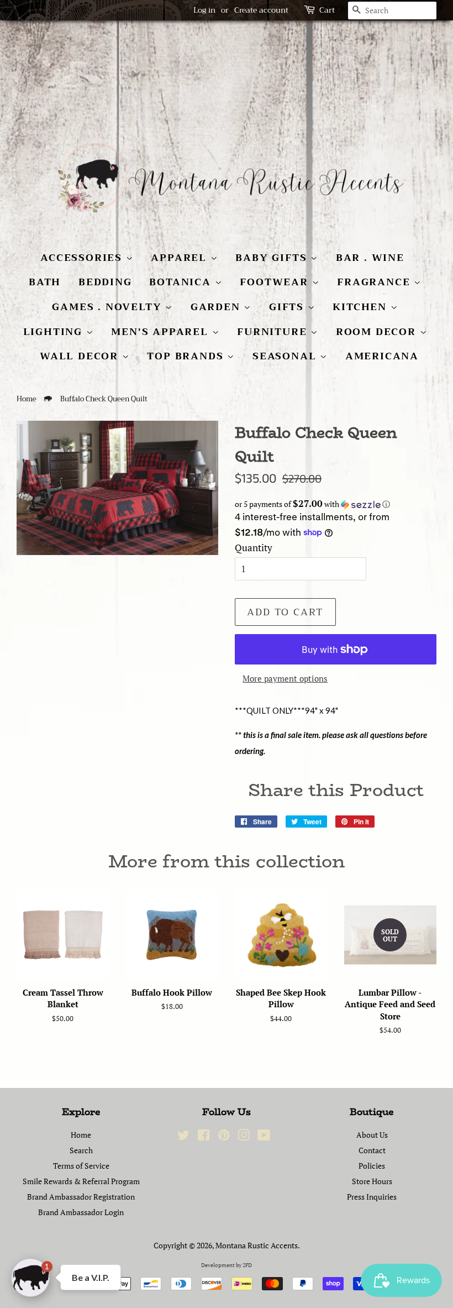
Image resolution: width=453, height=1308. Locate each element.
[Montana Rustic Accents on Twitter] (183, 1137)
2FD (247, 1265)
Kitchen (361, 307)
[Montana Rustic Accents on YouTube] (263, 1137)
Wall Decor (81, 356)
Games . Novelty (108, 307)
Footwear (276, 282)
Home (26, 399)
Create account (261, 10)
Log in (204, 10)
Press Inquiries (372, 1196)
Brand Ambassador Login (81, 1212)
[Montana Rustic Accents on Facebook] (203, 1137)
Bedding (105, 282)
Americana (382, 356)
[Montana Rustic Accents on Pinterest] (224, 1137)
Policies (372, 1165)
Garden (217, 307)
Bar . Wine (370, 257)
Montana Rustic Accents (256, 1245)
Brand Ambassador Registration (81, 1196)
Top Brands (187, 356)
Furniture (273, 332)
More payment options (285, 678)
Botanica (181, 282)
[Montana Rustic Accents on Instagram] (244, 1137)
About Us (372, 1134)
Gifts (288, 307)
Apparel (180, 257)
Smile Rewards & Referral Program (81, 1181)
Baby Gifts (272, 257)
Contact (372, 1150)
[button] (335, 504)
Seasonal (286, 356)
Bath (45, 282)
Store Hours (372, 1181)
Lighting (54, 332)
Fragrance (375, 282)
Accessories (83, 257)
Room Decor (378, 332)
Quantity (253, 547)
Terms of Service (81, 1165)
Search (81, 1150)
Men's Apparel (161, 332)
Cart (327, 10)
